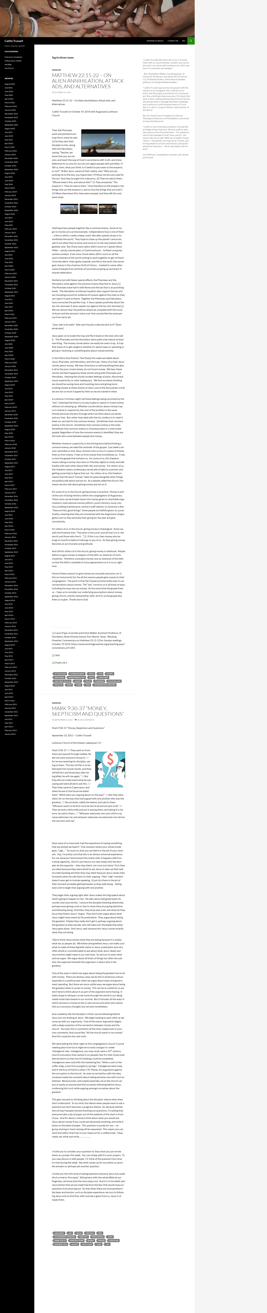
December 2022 (11, 236)
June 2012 (9, 693)
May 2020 (9, 351)
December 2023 (11, 199)
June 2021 (9, 303)
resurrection (61, 1244)
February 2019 (11, 407)
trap (87, 685)
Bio (183, 41)
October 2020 (10, 333)
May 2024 (9, 184)
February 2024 (11, 192)
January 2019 (10, 411)
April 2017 (9, 481)
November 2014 (11, 589)
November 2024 (11, 162)
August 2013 (10, 645)
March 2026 (10, 102)
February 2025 (11, 151)
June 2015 (9, 563)
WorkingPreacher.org (104, 685)
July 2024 (9, 177)
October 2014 (10, 593)
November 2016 (11, 500)
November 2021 (11, 284)
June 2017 (9, 474)
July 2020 (9, 344)
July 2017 (9, 470)
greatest (83, 1237)
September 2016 (11, 507)
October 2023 (10, 206)
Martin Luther (76, 1240)
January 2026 (10, 110)
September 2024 (11, 169)
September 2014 (11, 596)
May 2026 (9, 95)
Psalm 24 (58, 685)
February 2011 (11, 730)
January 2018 (10, 448)
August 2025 (10, 128)
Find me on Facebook (13, 57)
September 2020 (11, 336)
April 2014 (9, 615)
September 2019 (11, 381)
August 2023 (10, 214)
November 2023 (11, 203)
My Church (9, 68)
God (100, 674)
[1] (119, 283)
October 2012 (10, 678)
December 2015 (11, 541)
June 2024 (9, 180)
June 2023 (9, 221)
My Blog (8, 64)
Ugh (107, 1244)
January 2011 (10, 734)
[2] (122, 305)
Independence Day (77, 677)
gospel (110, 674)
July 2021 (9, 299)
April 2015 (9, 570)
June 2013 (9, 652)
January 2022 (10, 277)
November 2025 (11, 117)
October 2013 (10, 637)
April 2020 (9, 355)
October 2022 (10, 244)
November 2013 (11, 634)
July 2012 (9, 689)
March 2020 (10, 359)
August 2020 (10, 340)
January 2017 (10, 492)
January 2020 (10, 366)
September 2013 (11, 641)
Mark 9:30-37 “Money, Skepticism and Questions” (88, 711)
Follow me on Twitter (13, 61)
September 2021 (11, 292)
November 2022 (11, 240)
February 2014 (11, 622)
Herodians (59, 677)
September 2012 (11, 682)
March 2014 (10, 619)
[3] (85, 536)
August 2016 (10, 511)
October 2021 (10, 288)
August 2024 (10, 173)
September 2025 (11, 125)
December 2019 (11, 370)
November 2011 (11, 712)
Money (78, 681)
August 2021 (10, 296)
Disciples (90, 1233)
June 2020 (9, 348)
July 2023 (9, 218)
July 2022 (9, 255)
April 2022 (9, 266)
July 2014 (9, 604)
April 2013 (9, 660)
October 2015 (10, 548)
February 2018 (11, 444)
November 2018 (11, 418)
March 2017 (10, 485)
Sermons (56, 70)
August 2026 (10, 84)
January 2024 (10, 195)
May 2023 (9, 225)
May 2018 (9, 433)
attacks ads (60, 674)
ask (70, 1233)
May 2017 (9, 478)
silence (74, 1244)
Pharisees (99, 681)
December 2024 (11, 158)
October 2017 (10, 459)
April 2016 (9, 526)
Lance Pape (103, 677)
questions (114, 1240)
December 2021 (11, 281)
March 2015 (10, 574)
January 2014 (10, 626)
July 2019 (9, 388)
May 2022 (9, 262)
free (100, 1233)
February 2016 (11, 533)
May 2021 (9, 307)
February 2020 (11, 362)
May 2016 (9, 522)
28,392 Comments (85, 720)
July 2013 (9, 648)
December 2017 (11, 452)
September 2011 (11, 715)
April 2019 (9, 400)
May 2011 (9, 723)
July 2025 (9, 132)
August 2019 (10, 385)
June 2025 (9, 136)
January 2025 (10, 154)
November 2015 (11, 544)
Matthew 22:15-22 (62, 681)
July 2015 (9, 559)
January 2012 (10, 708)
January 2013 (10, 671)
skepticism (87, 1244)
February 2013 (11, 667)
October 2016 (10, 504)
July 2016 (9, 515)
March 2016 (10, 530)
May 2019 (9, 396)
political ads (114, 681)
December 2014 (11, 585)
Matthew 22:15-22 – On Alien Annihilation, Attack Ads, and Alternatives (88, 80)
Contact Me (173, 41)
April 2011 (9, 726)
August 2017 (10, 466)
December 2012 (11, 674)
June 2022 (9, 258)
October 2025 (10, 121)
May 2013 (9, 656)
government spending (65, 1237)
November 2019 (11, 374)
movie (88, 681)
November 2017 (11, 455)
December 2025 (11, 114)
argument (59, 1233)
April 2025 (9, 143)
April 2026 (9, 99)
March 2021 (10, 314)
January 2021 (10, 322)
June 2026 (9, 91)
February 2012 (11, 704)
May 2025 (9, 140)
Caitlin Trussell (14, 41)
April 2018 (9, 437)
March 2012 (10, 700)
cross (91, 674)
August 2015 (10, 556)
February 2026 (11, 106)
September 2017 (11, 463)
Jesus (91, 677)
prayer (101, 1240)
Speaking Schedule (155, 41)
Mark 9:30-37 (60, 1240)
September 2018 (11, 426)
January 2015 (10, 582)
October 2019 (10, 377)
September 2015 (11, 552)
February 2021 (11, 318)
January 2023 (10, 232)
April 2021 (9, 310)
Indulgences (98, 1237)
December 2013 (11, 630)
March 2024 (10, 188)
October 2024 (10, 166)
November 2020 (11, 329)
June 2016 (9, 518)
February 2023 (11, 229)
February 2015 (11, 578)
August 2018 (10, 429)
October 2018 (10, 422)
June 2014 (9, 608)
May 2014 (9, 611)
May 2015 (9, 567)
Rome (69, 685)
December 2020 (11, 325)
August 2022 (10, 251)
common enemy (77, 674)
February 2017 (11, 489)
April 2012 (9, 697)
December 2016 (11, 496)
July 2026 (9, 88)
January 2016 (10, 537)
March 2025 (10, 147)
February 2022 (11, 273)
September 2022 (11, 247)
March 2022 (10, 270)
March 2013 (10, 663)
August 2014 (10, 600)
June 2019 (9, 392)
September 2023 (11, 210)
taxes (78, 685)
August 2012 (10, 686)
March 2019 (10, 403)
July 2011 (9, 719)
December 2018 (11, 414)
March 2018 (10, 440)
